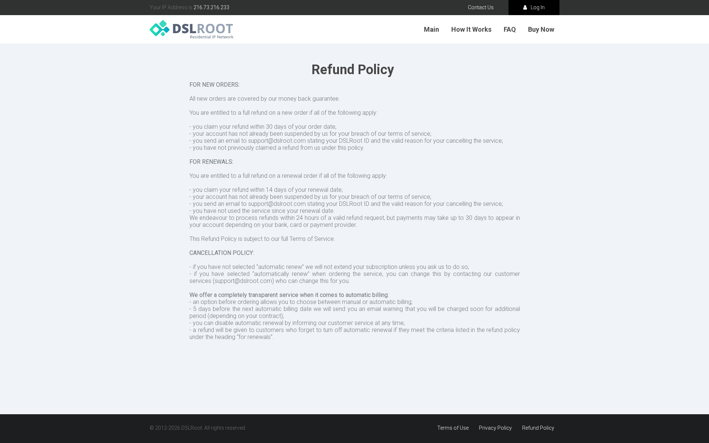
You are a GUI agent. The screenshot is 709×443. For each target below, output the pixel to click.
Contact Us (481, 7)
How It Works (471, 29)
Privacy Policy (495, 428)
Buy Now (541, 29)
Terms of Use (453, 428)
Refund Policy (538, 428)
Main (431, 29)
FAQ (510, 29)
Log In (538, 7)
